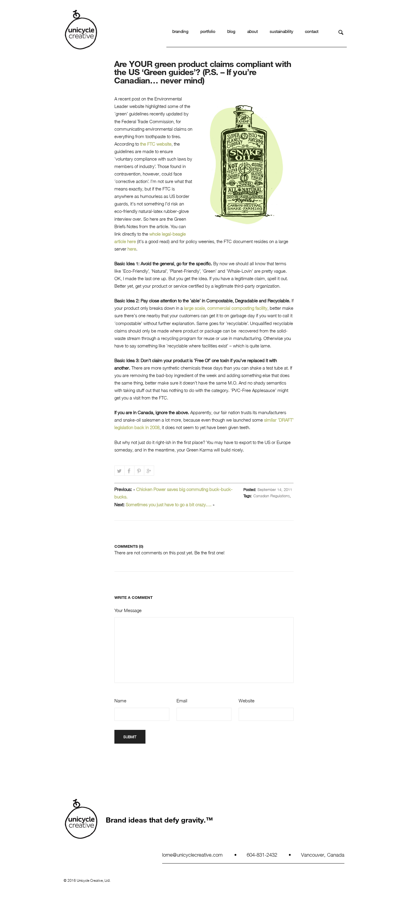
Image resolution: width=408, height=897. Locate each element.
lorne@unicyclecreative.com (192, 855)
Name (120, 700)
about (252, 31)
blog (231, 31)
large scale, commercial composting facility (225, 308)
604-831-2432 (262, 855)
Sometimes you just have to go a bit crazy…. (168, 504)
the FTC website (155, 144)
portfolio (207, 31)
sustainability (281, 31)
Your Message (128, 610)
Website (246, 700)
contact (311, 31)
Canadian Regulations (271, 495)
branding (180, 31)
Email (182, 700)
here (132, 248)
